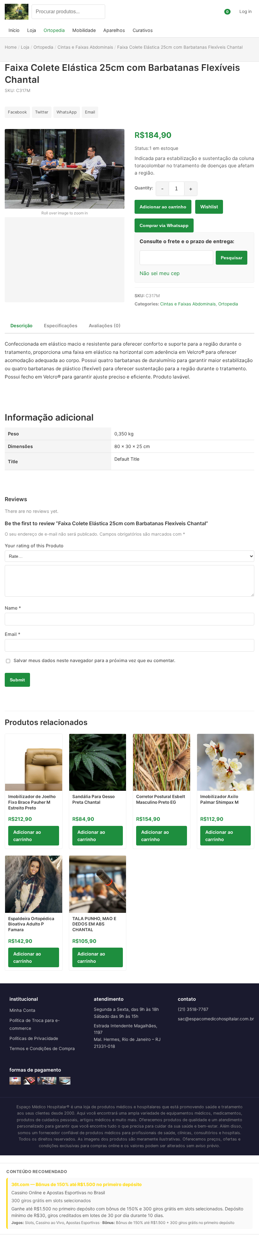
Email (90, 112)
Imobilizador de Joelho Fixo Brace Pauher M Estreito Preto (32, 802)
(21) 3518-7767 (193, 1009)
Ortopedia (54, 30)
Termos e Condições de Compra (42, 1048)
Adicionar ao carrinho (163, 206)
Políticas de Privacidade (33, 1038)
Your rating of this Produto (34, 545)
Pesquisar (231, 257)
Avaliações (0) (105, 325)
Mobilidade (84, 30)
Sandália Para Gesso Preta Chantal (93, 799)
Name (13, 608)
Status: (142, 148)
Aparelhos (114, 30)
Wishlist (209, 206)
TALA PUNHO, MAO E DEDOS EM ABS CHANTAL (94, 924)
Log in (245, 11)
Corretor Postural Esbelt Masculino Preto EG (160, 799)
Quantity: (144, 187)
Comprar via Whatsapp (164, 225)
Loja (31, 30)
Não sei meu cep (160, 273)
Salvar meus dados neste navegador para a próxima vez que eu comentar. (94, 660)
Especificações (60, 325)
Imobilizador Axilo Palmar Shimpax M (219, 799)
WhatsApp (67, 112)
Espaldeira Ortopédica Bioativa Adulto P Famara (31, 924)
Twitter (41, 112)
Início (14, 30)
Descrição (21, 325)
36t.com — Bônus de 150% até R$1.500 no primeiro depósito (76, 1184)
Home (11, 47)
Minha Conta (22, 1010)
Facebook (17, 112)
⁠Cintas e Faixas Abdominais (188, 303)
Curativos (143, 30)
